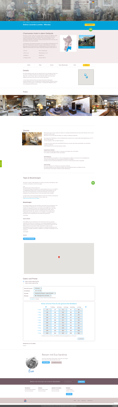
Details (28, 65)
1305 (55, 327)
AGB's (75, 400)
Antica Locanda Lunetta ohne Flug (32, 281)
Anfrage (66, 1)
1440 (71, 330)
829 (55, 320)
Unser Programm (68, 4)
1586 (79, 333)
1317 (47, 327)
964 (71, 322)
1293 (63, 327)
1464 (55, 330)
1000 (47, 322)
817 (63, 320)
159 (78, 309)
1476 (47, 330)
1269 (79, 327)
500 (63, 314)
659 (63, 317)
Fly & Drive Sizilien (42, 391)
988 (55, 322)
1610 (63, 333)
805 (71, 320)
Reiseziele (60, 4)
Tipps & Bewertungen (63, 65)
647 (71, 317)
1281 (71, 327)
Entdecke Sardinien (77, 4)
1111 (78, 325)
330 (71, 312)
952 (79, 322)
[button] (59, 257)
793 (78, 320)
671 (55, 317)
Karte (75, 65)
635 (78, 317)
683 (47, 317)
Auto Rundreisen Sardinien (30, 389)
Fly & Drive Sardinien (29, 391)
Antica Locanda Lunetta (46, 22)
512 (47, 314)
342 (47, 312)
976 (63, 322)
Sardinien (28, 22)
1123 (71, 325)
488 (71, 314)
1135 (63, 325)
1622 (55, 333)
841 (47, 320)
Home (24, 22)
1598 (71, 333)
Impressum (83, 400)
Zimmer (51, 65)
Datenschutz (90, 400)
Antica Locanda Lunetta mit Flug (31, 283)
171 (47, 309)
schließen (115, 406)
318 (78, 312)
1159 (47, 325)
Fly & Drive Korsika (55, 391)
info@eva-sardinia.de (70, 391)
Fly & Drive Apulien (55, 389)
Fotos (40, 65)
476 (78, 314)
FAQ (79, 400)
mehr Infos (69, 394)
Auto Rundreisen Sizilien (43, 389)
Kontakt (90, 4)
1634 (47, 333)
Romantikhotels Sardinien (36, 22)
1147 (55, 325)
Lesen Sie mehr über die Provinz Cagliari (31, 198)
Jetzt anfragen (46, 362)
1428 (79, 330)
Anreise (85, 4)
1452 (63, 330)
